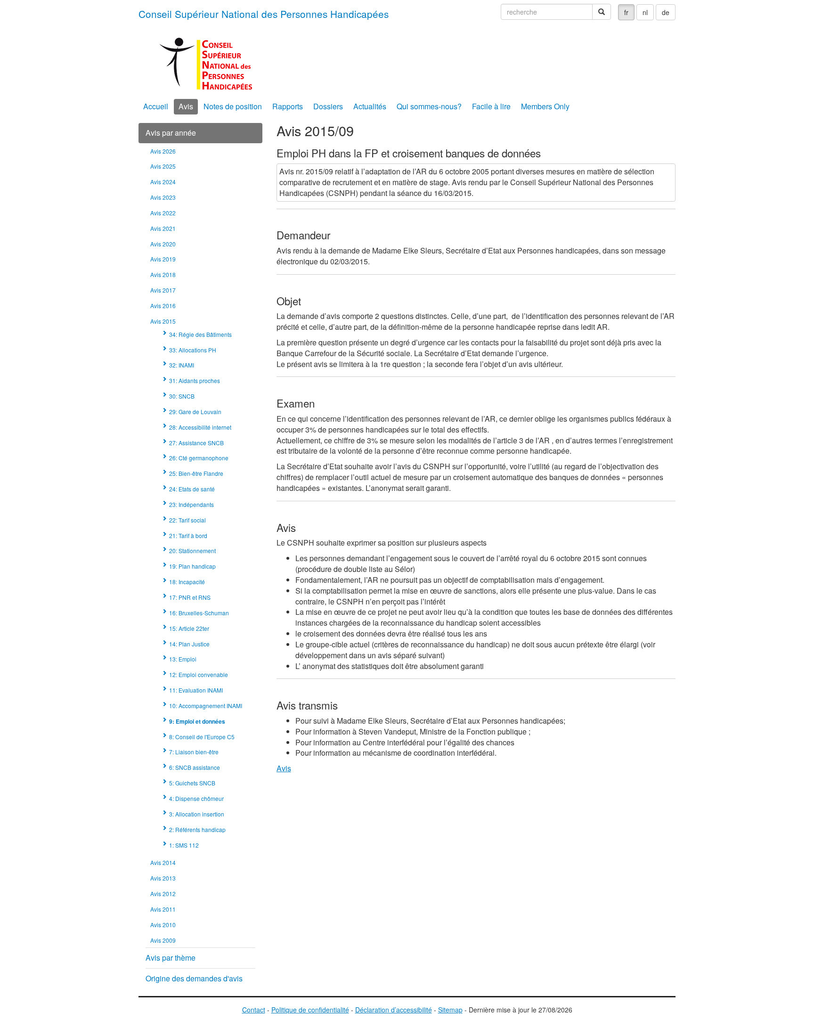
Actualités (369, 106)
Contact (253, 1009)
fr (626, 12)
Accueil (155, 106)
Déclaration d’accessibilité (393, 1009)
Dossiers (328, 106)
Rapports (287, 106)
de (665, 12)
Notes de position (233, 106)
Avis (186, 106)
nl (645, 12)
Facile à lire (491, 106)
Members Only (545, 106)
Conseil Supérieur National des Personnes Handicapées (263, 14)
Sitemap (450, 1009)
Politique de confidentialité (310, 1009)
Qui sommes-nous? (429, 106)
